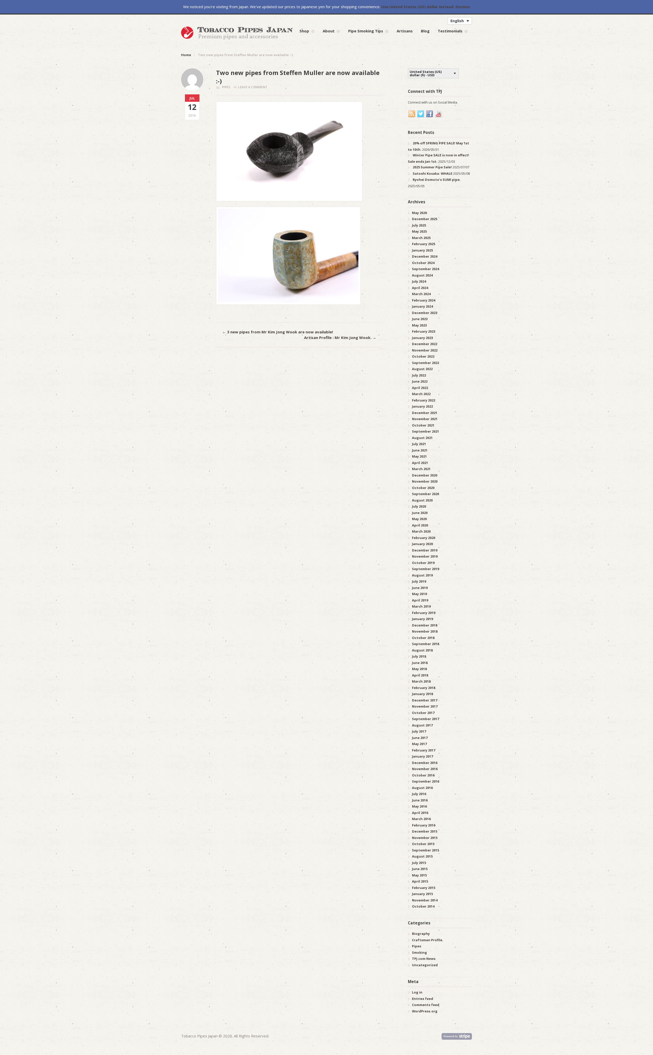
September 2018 (425, 644)
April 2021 (420, 462)
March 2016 (421, 819)
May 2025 (419, 231)
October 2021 (423, 425)
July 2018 (419, 656)
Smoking (419, 952)
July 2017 (419, 731)
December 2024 (424, 256)
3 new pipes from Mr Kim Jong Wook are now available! (277, 331)
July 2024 (419, 281)
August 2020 (422, 500)
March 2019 (421, 606)
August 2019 (422, 575)
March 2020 (421, 531)
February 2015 (423, 887)
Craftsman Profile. (427, 940)
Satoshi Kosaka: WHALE (432, 173)
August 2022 (422, 369)
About (329, 30)
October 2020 (423, 487)
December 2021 (424, 412)
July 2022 (419, 375)
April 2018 (420, 675)
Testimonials (450, 30)
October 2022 (423, 356)
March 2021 (421, 469)
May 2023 (419, 325)
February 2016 (423, 825)
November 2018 (424, 631)
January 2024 (422, 306)
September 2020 (425, 494)
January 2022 (422, 406)
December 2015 (424, 831)
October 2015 (423, 844)
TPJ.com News (423, 958)
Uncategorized (425, 965)
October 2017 (423, 712)
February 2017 (423, 750)
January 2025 (422, 250)
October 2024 (423, 262)
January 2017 (422, 756)
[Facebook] (430, 114)
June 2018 (420, 662)
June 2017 (420, 737)
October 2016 (423, 775)
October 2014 (423, 906)
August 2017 (422, 725)
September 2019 (425, 569)
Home (186, 55)
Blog (425, 30)
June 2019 (420, 587)
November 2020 (424, 481)
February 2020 (423, 537)
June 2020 (420, 512)
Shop (304, 30)
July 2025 (419, 225)
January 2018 (422, 694)
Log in (417, 992)
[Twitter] (421, 114)
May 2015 (419, 875)
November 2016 (424, 769)
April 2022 (420, 387)
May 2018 (419, 669)
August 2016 (422, 787)
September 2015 (425, 850)
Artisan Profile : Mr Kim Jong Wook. (340, 337)
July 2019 (419, 581)
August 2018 (422, 650)
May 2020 (419, 519)
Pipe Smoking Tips (365, 30)
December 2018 (424, 625)
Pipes (226, 87)
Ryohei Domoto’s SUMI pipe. (437, 179)
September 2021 (425, 431)
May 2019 (419, 594)
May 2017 (419, 744)
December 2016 (424, 762)
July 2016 (419, 794)
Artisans (405, 30)
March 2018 (421, 681)
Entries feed (422, 998)
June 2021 (420, 450)
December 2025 (424, 219)
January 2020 (422, 544)
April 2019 (420, 600)
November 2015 (424, 837)
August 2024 (422, 275)
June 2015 (420, 868)
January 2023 (422, 337)
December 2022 (424, 344)
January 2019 (422, 619)
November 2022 (424, 350)
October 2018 (423, 637)
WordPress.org (424, 1011)
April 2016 (420, 812)
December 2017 (424, 700)
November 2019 (424, 556)
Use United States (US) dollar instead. (418, 6)
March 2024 (421, 294)
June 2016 (420, 800)
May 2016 (419, 806)
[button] (460, 20)
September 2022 (425, 362)
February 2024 (423, 300)
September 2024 (425, 269)
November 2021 (424, 419)
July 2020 (419, 506)
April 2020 (420, 525)
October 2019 (423, 562)
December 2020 (424, 475)
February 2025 (423, 244)
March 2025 (421, 237)
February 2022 (423, 400)
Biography (421, 933)
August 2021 (422, 437)
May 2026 (419, 212)
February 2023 (423, 331)
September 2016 (425, 781)
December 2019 (424, 550)
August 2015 (422, 856)
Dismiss (463, 6)
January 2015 (422, 893)
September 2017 (425, 719)
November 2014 (424, 900)
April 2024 (420, 287)
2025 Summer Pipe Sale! (432, 167)
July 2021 (419, 444)
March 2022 (421, 394)
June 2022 (420, 381)
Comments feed (425, 1004)
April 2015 (420, 881)
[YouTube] (439, 114)
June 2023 (420, 319)
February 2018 (423, 687)
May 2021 (419, 456)
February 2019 (423, 612)
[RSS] (412, 114)
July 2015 (419, 862)
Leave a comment (252, 87)
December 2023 (424, 312)
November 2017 (424, 706)
